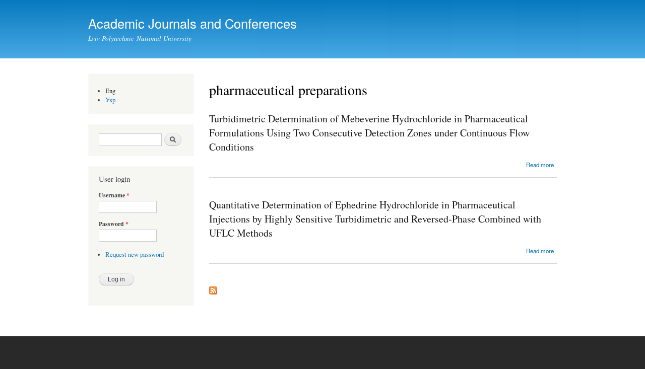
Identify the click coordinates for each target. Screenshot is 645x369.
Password (113, 224)
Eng (110, 91)
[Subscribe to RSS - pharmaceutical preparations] (213, 288)
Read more (540, 165)
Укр (110, 100)
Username (114, 195)
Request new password (134, 254)
